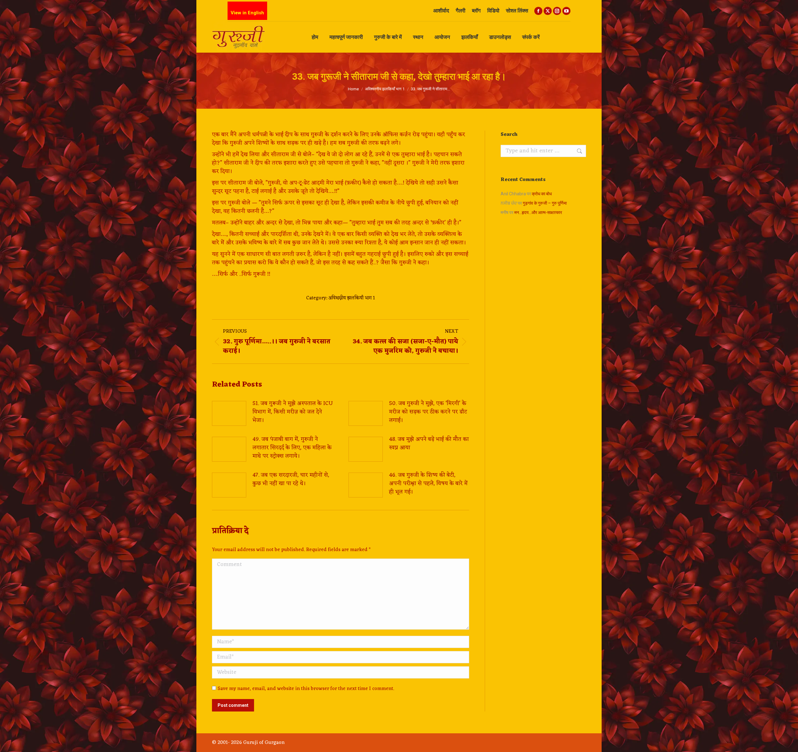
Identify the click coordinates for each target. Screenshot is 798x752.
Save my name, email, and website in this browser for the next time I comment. (306, 688)
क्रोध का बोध (542, 193)
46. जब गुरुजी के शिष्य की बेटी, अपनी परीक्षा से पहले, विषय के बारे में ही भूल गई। (428, 483)
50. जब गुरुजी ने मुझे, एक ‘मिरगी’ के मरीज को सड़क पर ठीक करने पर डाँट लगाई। (428, 412)
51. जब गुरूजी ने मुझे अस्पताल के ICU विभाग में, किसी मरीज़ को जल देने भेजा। (292, 412)
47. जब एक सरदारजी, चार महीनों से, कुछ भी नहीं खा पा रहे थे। (290, 479)
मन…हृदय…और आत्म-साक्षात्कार (538, 212)
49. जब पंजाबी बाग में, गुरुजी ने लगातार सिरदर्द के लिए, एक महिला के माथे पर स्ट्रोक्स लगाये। (292, 447)
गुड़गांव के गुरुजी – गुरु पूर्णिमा (545, 203)
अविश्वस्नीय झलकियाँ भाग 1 (351, 298)
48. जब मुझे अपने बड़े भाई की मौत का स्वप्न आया (429, 443)
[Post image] (229, 413)
